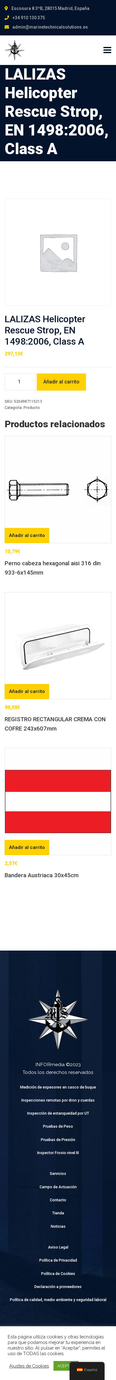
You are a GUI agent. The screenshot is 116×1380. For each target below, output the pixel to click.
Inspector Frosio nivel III (58, 1152)
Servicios (58, 1173)
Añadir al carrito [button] (27, 535)
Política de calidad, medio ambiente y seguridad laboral (58, 1299)
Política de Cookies (58, 1273)
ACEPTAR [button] (66, 1366)
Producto (32, 407)
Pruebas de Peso (58, 1126)
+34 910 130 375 (28, 17)
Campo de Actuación (58, 1187)
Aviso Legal (58, 1247)
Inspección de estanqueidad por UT (58, 1113)
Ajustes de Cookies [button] (29, 1366)
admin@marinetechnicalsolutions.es (50, 27)
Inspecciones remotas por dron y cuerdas (58, 1100)
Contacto (58, 1200)
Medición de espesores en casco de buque (58, 1087)
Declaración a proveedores (58, 1286)
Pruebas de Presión (58, 1139)
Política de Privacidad (58, 1260)
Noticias (58, 1226)
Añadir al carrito (61, 382)
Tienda (58, 1213)
